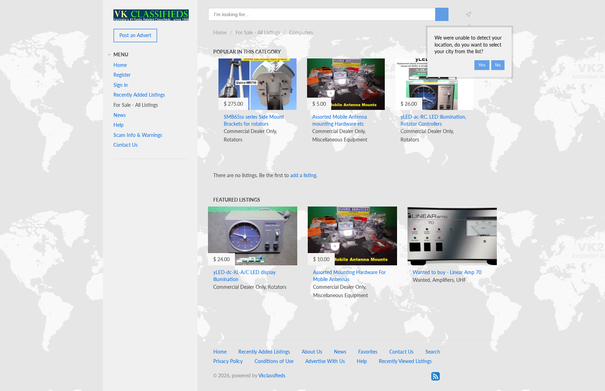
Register (122, 75)
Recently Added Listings (139, 95)
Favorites (367, 352)
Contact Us (125, 145)
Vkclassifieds (271, 375)
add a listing (303, 175)
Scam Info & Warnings (137, 135)
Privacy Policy (228, 361)
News (119, 115)
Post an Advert (135, 35)
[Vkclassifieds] (151, 15)
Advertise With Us (325, 361)
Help (118, 125)
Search (432, 352)
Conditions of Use (274, 361)
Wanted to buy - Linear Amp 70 (447, 272)
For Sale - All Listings (258, 32)
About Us (312, 352)
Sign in (120, 85)
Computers (301, 32)
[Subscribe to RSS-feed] (435, 376)
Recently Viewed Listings (405, 361)
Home (220, 32)
